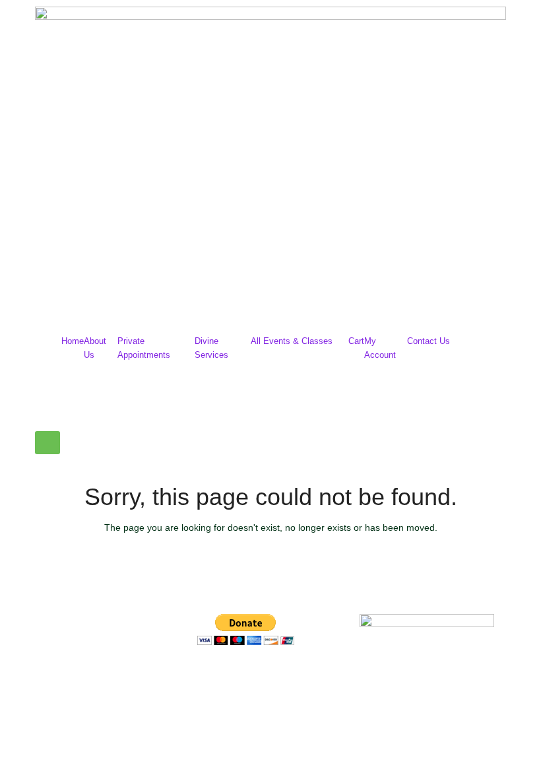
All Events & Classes (292, 341)
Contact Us (428, 341)
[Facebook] (213, 679)
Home (72, 341)
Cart (356, 341)
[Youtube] (285, 679)
